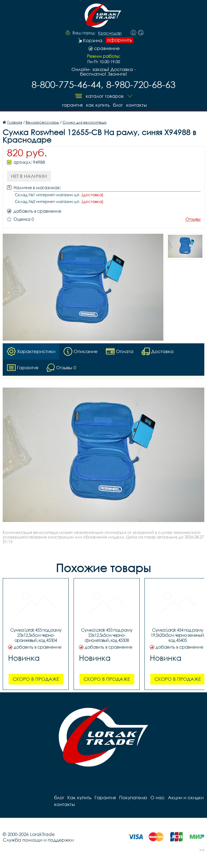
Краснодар (110, 33)
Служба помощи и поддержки (38, 840)
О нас (157, 797)
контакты (136, 105)
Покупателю (133, 797)
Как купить (98, 105)
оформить (119, 40)
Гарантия (72, 105)
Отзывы (193, 219)
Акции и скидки (185, 797)
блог (118, 105)
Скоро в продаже (36, 679)
